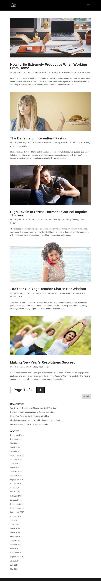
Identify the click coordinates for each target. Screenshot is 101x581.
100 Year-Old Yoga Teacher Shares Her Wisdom (48, 289)
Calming (37, 72)
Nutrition (85, 143)
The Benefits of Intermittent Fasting (38, 138)
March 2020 (15, 467)
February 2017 (16, 536)
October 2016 (16, 545)
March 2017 (15, 532)
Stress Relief (65, 293)
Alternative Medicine (43, 143)
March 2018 (15, 528)
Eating (57, 143)
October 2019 (16, 476)
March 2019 (15, 492)
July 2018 (14, 520)
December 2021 (17, 435)
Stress (75, 220)
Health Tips (74, 143)
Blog (35, 367)
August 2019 (15, 484)
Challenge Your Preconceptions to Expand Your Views (32, 412)
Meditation (53, 293)
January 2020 (16, 471)
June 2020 (14, 463)
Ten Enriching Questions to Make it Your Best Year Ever (33, 408)
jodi (14, 72)
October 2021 (16, 439)
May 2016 (14, 549)
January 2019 (16, 500)
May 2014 (14, 569)
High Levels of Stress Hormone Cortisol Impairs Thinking (48, 213)
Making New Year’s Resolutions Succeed (43, 362)
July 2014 (14, 565)
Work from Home (82, 72)
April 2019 (14, 488)
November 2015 (17, 553)
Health (64, 143)
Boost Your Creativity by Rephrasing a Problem (29, 416)
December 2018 (17, 504)
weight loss (15, 146)
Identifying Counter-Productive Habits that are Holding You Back (36, 420)
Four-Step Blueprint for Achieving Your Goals (29, 424)
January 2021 (16, 451)
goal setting (57, 72)
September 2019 (17, 480)
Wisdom (14, 296)
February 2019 (16, 496)
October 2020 (16, 459)
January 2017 (16, 540)
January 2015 (16, 561)
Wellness (68, 72)
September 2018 (17, 512)
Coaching (66, 220)
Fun (44, 293)
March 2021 (15, 447)
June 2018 (14, 524)
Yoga (21, 296)
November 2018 (17, 508)
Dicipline (46, 72)
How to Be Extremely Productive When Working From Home (48, 66)
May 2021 (14, 443)
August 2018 (15, 516)
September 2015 (17, 557)
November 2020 (17, 455)
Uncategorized (79, 293)
